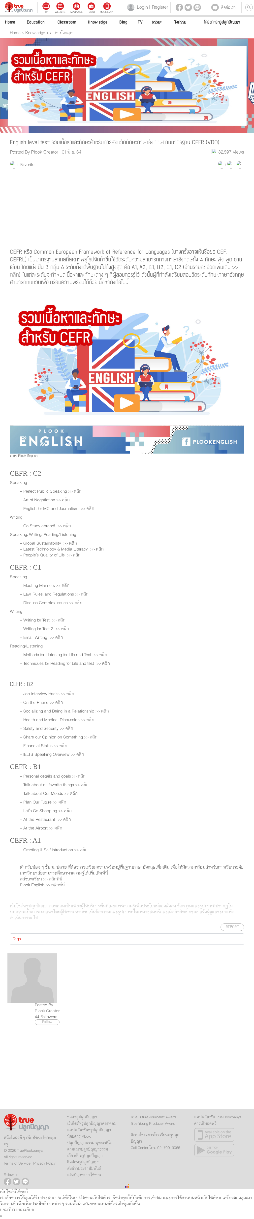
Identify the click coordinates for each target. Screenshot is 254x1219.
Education (36, 22)
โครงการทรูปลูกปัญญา (222, 22)
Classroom (67, 22)
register (158, 7)
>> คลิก (75, 491)
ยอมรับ (6, 1210)
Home (10, 22)
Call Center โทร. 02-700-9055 (155, 1148)
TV (140, 22)
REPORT (232, 927)
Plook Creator (47, 1011)
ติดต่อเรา (228, 7)
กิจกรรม (180, 22)
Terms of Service (17, 1163)
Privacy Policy (44, 1163)
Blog (123, 22)
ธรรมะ (157, 22)
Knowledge (98, 22)
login (141, 7)
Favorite (26, 164)
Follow (47, 1022)
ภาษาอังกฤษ (61, 33)
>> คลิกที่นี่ (52, 879)
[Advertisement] (127, 208)
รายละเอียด (23, 1210)
